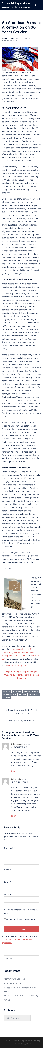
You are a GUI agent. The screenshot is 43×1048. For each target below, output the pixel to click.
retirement (33, 694)
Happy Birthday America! (20, 720)
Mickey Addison (11, 38)
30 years (6, 691)
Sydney (27, 1044)
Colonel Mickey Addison (16, 3)
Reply (13, 771)
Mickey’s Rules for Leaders (14, 655)
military (22, 694)
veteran (6, 698)
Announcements (9, 41)
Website (7, 894)
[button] (35, 5)
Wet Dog (7, 1000)
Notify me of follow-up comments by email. (21, 911)
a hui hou (17, 691)
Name (7, 869)
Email (7, 882)
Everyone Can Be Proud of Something (21, 995)
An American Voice (12, 983)
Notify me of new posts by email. (21, 919)
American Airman (31, 691)
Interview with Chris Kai (14, 979)
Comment (9, 848)
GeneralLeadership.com (16, 665)
